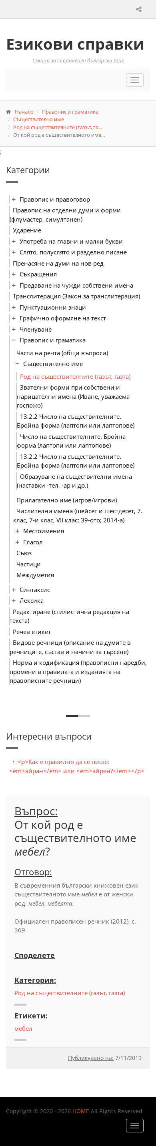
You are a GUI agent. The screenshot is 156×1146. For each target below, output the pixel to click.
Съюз (24, 553)
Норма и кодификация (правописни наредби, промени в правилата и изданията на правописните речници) (78, 671)
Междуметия (35, 575)
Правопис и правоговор (55, 199)
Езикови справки (75, 43)
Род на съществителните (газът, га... (57, 127)
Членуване (36, 329)
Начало (24, 111)
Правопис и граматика (70, 111)
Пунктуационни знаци (53, 307)
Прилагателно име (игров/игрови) (66, 500)
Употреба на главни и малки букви (71, 241)
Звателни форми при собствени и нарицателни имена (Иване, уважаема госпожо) (73, 396)
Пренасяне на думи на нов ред (58, 263)
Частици (28, 564)
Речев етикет (32, 632)
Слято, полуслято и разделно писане (73, 252)
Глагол (33, 542)
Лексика (32, 600)
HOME (80, 1111)
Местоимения (43, 531)
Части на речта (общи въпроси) (62, 353)
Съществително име (38, 119)
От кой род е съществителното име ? (75, 838)
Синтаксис (35, 590)
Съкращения (38, 274)
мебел (23, 1028)
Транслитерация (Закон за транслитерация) (76, 296)
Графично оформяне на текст (63, 318)
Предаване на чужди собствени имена (76, 285)
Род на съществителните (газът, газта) (75, 376)
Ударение (27, 230)
